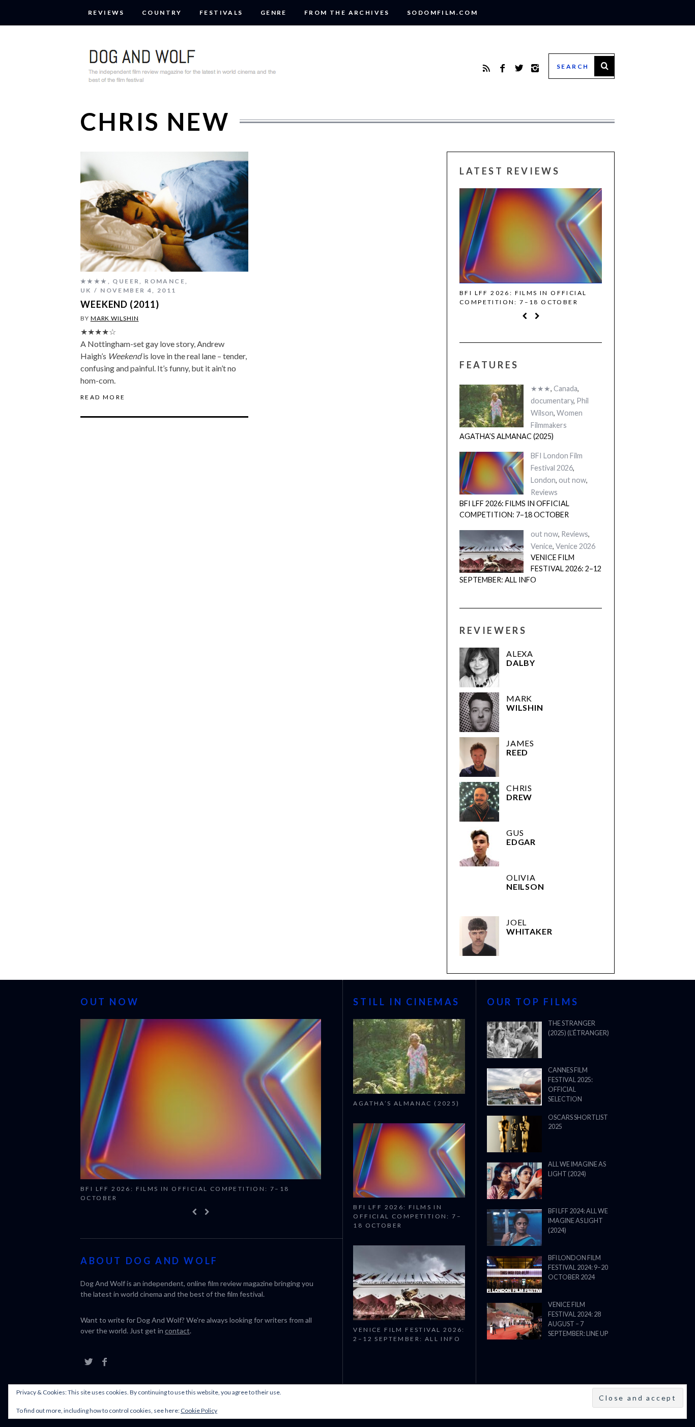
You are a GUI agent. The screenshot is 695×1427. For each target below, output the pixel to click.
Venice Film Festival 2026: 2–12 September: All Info (530, 568)
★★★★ (94, 281)
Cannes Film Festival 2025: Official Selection (570, 1084)
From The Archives (347, 12)
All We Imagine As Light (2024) (577, 1169)
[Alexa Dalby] (479, 667)
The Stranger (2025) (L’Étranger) (578, 1028)
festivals (221, 12)
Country (162, 12)
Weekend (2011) (119, 304)
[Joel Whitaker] (479, 936)
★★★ (541, 388)
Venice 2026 (575, 546)
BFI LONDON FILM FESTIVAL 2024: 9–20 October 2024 (578, 1267)
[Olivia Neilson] (479, 891)
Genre (273, 12)
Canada (565, 388)
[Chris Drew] (479, 802)
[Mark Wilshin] (479, 712)
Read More (103, 397)
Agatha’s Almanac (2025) (506, 436)
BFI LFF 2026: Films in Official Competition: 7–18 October (523, 297)
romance (164, 281)
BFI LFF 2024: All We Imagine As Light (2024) (578, 1220)
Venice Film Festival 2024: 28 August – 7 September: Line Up (578, 1319)
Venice (542, 546)
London (543, 480)
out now (572, 480)
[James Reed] (479, 757)
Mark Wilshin (115, 318)
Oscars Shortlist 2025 (578, 1122)
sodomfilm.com (442, 12)
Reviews (106, 12)
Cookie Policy (199, 1410)
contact (177, 1330)
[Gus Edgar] (479, 846)
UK (86, 290)
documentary (552, 400)
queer (125, 281)
